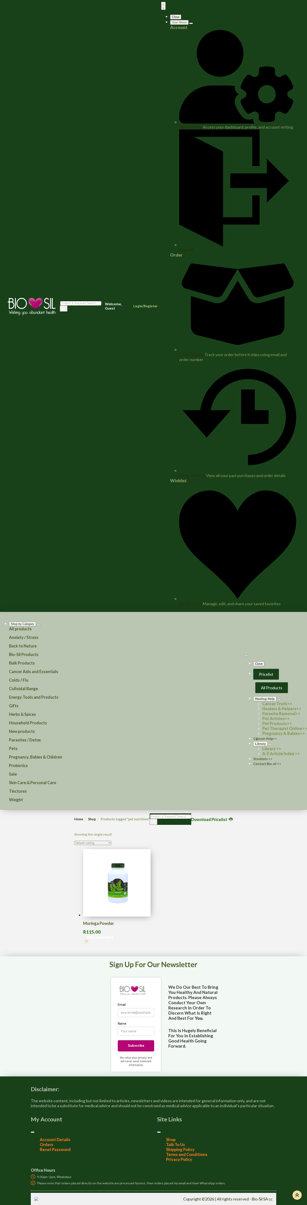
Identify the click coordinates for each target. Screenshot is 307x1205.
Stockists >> (262, 759)
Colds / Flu (18, 680)
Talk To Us (175, 1144)
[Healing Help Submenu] (279, 700)
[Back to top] (297, 1195)
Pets (13, 748)
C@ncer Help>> (265, 739)
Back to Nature (23, 645)
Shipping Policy (180, 1149)
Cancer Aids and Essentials (33, 671)
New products (22, 731)
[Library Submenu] (270, 744)
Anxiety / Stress (23, 637)
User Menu (179, 22)
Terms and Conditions (186, 1154)
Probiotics (18, 765)
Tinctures (18, 791)
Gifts (13, 705)
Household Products (28, 722)
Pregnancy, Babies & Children (35, 756)
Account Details (55, 1139)
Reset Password (55, 1149)
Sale (13, 774)
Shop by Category (22, 624)
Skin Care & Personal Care (32, 782)
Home (78, 819)
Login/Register (145, 306)
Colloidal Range (23, 688)
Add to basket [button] (100, 937)
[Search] (63, 309)
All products (20, 628)
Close (175, 17)
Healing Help (265, 699)
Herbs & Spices (22, 714)
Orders (46, 1144)
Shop (92, 819)
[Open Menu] (163, 6)
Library (260, 743)
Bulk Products (22, 663)
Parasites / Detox (25, 739)
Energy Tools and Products (33, 697)
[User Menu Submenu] (191, 23)
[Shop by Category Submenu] (38, 625)
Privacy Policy (179, 1159)
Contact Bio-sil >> (267, 764)
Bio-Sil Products (23, 654)
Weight (16, 799)
